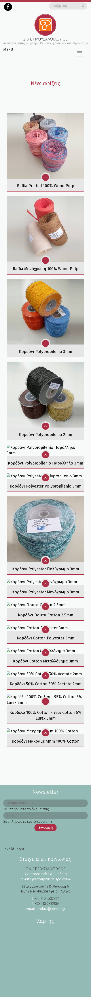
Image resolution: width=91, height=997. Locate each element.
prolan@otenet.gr (50, 909)
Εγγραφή (45, 827)
